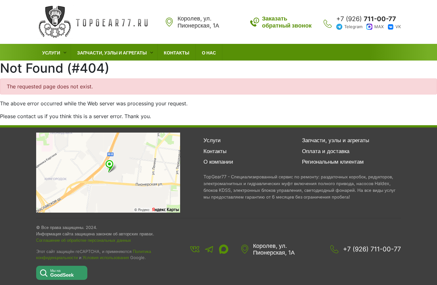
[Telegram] (209, 249)
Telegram (353, 26)
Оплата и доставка (325, 151)
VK (398, 26)
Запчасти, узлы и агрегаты (112, 52)
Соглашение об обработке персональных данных (83, 240)
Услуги (51, 52)
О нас (209, 52)
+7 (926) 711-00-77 (372, 249)
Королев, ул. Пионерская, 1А (274, 249)
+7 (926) (366, 19)
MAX (379, 26)
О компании (218, 162)
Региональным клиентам (333, 162)
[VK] (195, 249)
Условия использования (106, 257)
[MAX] (223, 249)
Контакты (176, 52)
